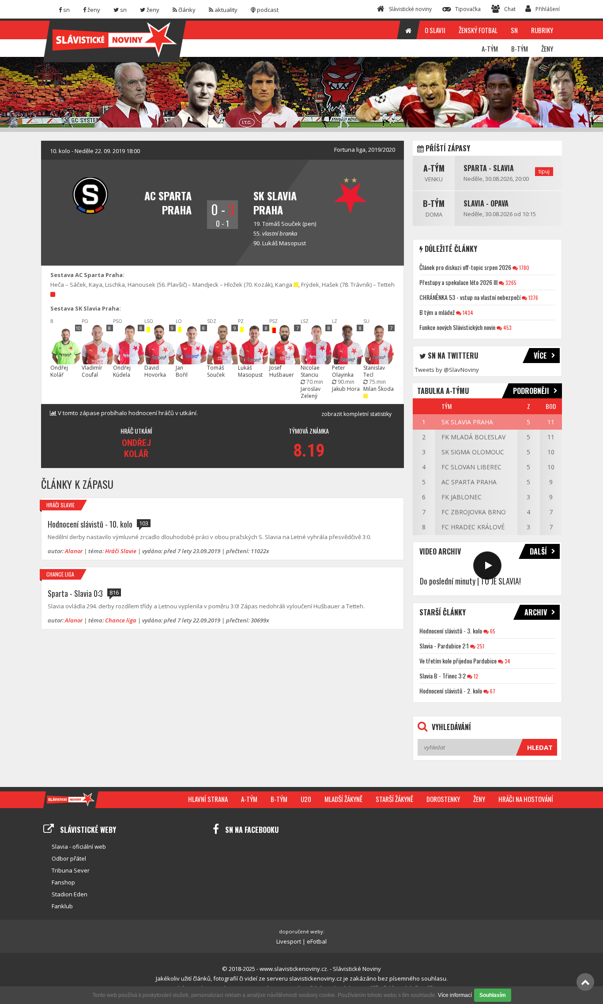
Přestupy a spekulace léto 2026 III (458, 282)
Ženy (479, 799)
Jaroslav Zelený (310, 392)
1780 (523, 267)
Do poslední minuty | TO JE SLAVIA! (470, 581)
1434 (467, 312)
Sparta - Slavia (489, 168)
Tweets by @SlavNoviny (447, 370)
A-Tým (434, 168)
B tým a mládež (437, 312)
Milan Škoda (378, 389)
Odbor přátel (69, 858)
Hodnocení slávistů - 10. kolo (90, 524)
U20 (306, 799)
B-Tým (434, 203)
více (540, 355)
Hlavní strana (208, 799)
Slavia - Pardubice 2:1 (444, 645)
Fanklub (62, 906)
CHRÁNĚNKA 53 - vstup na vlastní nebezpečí (469, 297)
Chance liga (60, 574)
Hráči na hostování (525, 799)
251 (479, 646)
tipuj (544, 171)
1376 (532, 297)
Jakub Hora (346, 389)
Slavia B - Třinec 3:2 (442, 675)
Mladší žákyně (343, 799)
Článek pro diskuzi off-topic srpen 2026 (465, 267)
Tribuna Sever (71, 870)
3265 (510, 282)
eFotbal (317, 941)
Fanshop (63, 882)
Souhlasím (492, 995)
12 (475, 676)
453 (507, 327)
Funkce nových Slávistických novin (457, 327)
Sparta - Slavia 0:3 (75, 593)
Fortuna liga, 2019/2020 (364, 150)
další (538, 551)
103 (143, 523)
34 (506, 661)
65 (492, 631)
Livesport (288, 941)
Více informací (455, 995)
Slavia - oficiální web (79, 846)
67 (492, 691)
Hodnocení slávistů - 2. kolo (450, 690)
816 (114, 592)
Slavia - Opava (486, 203)
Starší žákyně (394, 799)
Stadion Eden (69, 894)
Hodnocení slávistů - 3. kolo (450, 630)
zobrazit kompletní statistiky (356, 414)
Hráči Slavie (60, 505)
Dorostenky (443, 799)
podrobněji (531, 391)
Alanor (74, 551)
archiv (535, 612)
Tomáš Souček (281, 224)
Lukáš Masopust (284, 243)
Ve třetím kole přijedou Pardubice (458, 660)
